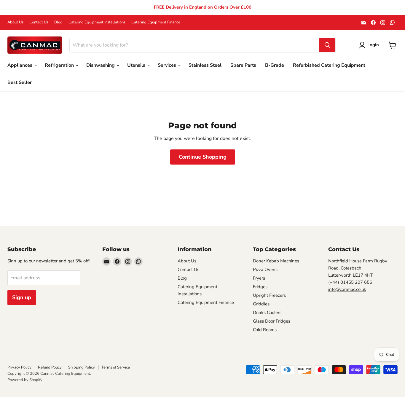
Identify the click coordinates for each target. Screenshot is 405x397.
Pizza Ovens (265, 269)
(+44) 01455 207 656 (350, 282)
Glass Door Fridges (271, 321)
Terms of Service (115, 367)
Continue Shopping (203, 156)
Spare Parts (243, 65)
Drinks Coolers (267, 312)
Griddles (261, 304)
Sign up (21, 297)
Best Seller (19, 82)
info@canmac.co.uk (347, 289)
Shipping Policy (81, 367)
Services (167, 65)
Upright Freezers (269, 295)
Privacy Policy (19, 367)
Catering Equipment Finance (155, 22)
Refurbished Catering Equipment (329, 65)
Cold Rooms (265, 330)
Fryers (259, 278)
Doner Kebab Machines (276, 261)
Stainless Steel (205, 65)
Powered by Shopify (24, 379)
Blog (58, 22)
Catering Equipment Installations (96, 22)
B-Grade (274, 65)
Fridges (260, 287)
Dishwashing (101, 65)
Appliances (20, 65)
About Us (15, 22)
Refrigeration (60, 65)
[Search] (327, 45)
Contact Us (38, 22)
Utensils (136, 65)
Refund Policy (50, 367)
